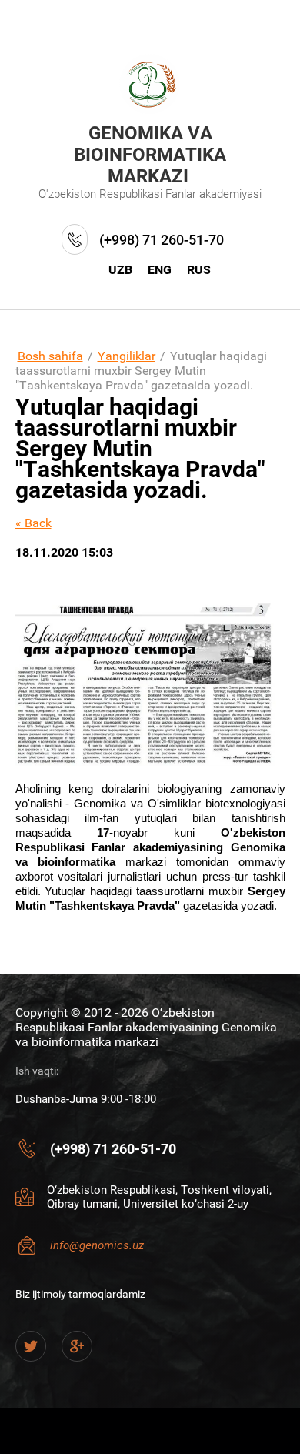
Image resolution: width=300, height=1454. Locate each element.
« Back (33, 523)
